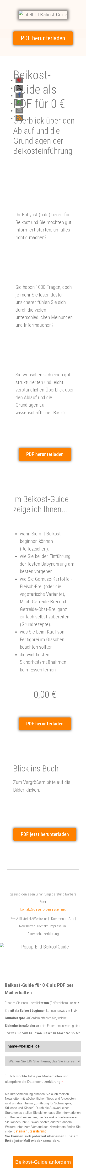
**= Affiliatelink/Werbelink (29, 919)
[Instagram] (50, 879)
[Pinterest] (37, 879)
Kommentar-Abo (62, 919)
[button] (19, 80)
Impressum (58, 926)
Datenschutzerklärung (43, 934)
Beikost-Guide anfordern (43, 1162)
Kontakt (42, 926)
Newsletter (27, 926)
